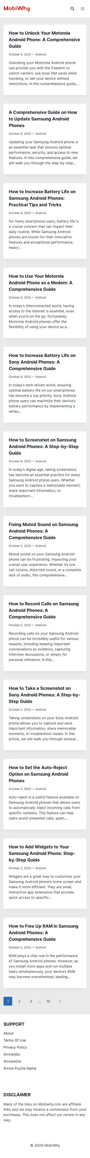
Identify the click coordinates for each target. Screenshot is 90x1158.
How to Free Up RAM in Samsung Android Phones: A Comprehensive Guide (43, 932)
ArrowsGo (11, 1054)
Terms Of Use (14, 1040)
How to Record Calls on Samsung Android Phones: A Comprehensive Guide (44, 610)
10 (48, 1001)
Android (40, 54)
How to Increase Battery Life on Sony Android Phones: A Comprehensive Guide (42, 362)
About (8, 1033)
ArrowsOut (12, 1061)
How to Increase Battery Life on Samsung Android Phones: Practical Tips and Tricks (42, 198)
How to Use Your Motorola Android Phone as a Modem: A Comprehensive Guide (41, 283)
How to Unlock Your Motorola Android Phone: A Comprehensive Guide (44, 39)
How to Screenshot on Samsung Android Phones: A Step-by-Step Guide (44, 446)
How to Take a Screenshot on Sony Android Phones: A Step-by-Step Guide (44, 695)
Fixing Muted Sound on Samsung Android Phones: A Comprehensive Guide (43, 531)
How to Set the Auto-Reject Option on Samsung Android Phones (38, 774)
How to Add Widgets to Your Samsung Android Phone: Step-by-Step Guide (42, 853)
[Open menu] (82, 8)
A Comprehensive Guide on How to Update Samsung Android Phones (43, 119)
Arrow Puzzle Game (19, 1068)
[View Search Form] (72, 9)
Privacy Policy (15, 1047)
